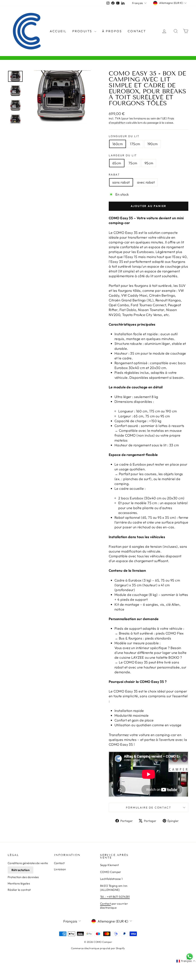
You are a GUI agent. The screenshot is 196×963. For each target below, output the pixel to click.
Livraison (60, 869)
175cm (135, 144)
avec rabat (146, 182)
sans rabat (121, 182)
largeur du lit (123, 155)
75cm (132, 163)
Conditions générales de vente (28, 863)
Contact (137, 31)
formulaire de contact (148, 807)
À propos (112, 31)
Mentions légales (19, 883)
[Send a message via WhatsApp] (189, 956)
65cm (116, 163)
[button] (186, 961)
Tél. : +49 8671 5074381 (115, 896)
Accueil (58, 31)
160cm (117, 144)
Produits (82, 31)
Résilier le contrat (19, 890)
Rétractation (20, 870)
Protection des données (23, 877)
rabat (114, 174)
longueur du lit (124, 136)
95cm (149, 163)
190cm (152, 144)
